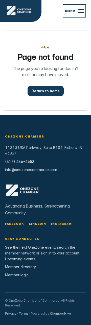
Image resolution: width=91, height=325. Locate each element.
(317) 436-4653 (19, 161)
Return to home (46, 91)
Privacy (10, 313)
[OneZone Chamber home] (20, 11)
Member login (17, 275)
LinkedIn (37, 224)
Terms (24, 313)
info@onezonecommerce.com (31, 169)
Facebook (14, 224)
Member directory (20, 267)
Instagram (61, 224)
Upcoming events (20, 259)
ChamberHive (60, 313)
